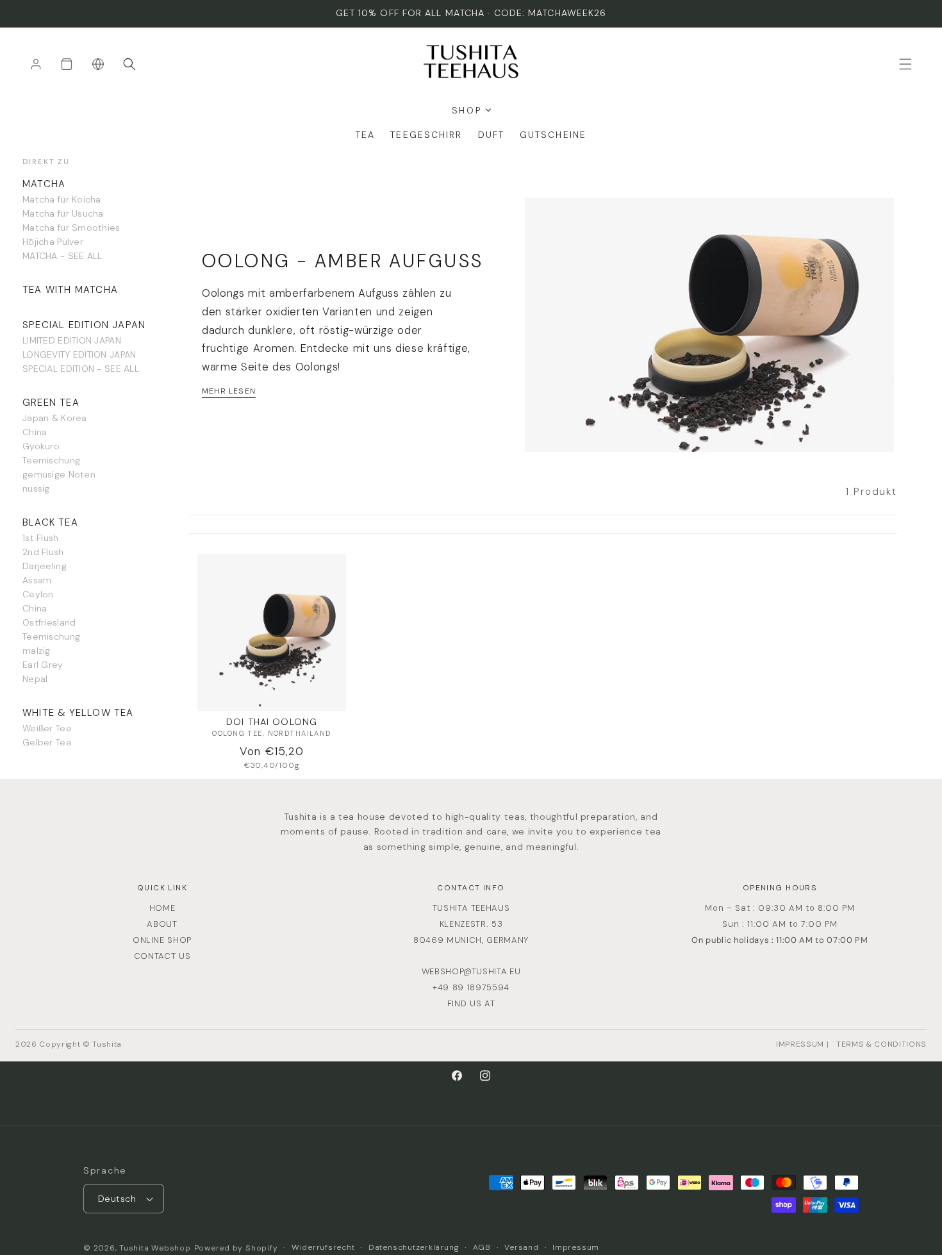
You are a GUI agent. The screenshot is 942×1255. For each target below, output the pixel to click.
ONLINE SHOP (162, 940)
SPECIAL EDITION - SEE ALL (80, 368)
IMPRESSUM (800, 1044)
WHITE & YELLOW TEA (78, 712)
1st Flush (40, 538)
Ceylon (38, 594)
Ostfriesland (49, 622)
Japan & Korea (54, 418)
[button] (129, 64)
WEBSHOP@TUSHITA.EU (471, 971)
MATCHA (43, 184)
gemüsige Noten (58, 474)
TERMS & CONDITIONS (881, 1044)
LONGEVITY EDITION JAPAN (79, 354)
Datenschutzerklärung (413, 1247)
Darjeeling (44, 566)
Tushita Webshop (155, 1248)
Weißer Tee (47, 728)
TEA (365, 134)
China (34, 432)
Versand (521, 1247)
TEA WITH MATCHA (70, 289)
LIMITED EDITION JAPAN (71, 340)
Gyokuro (41, 446)
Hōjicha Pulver (52, 241)
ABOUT (162, 923)
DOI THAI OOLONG (271, 721)
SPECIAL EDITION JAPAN (83, 325)
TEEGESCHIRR (426, 134)
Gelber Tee (47, 742)
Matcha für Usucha (63, 213)
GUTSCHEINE (553, 134)
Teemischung (51, 460)
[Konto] (36, 64)
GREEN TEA (50, 402)
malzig (36, 650)
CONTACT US (162, 956)
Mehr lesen (229, 391)
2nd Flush (43, 552)
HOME (162, 907)
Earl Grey (42, 664)
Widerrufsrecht (323, 1247)
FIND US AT (471, 1003)
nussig (36, 488)
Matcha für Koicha (61, 199)
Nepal (34, 679)
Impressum (575, 1247)
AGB (482, 1247)
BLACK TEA (50, 522)
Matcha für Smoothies (71, 227)
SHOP (466, 110)
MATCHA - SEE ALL (62, 256)
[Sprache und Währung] (98, 64)
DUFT (491, 134)
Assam (36, 580)
